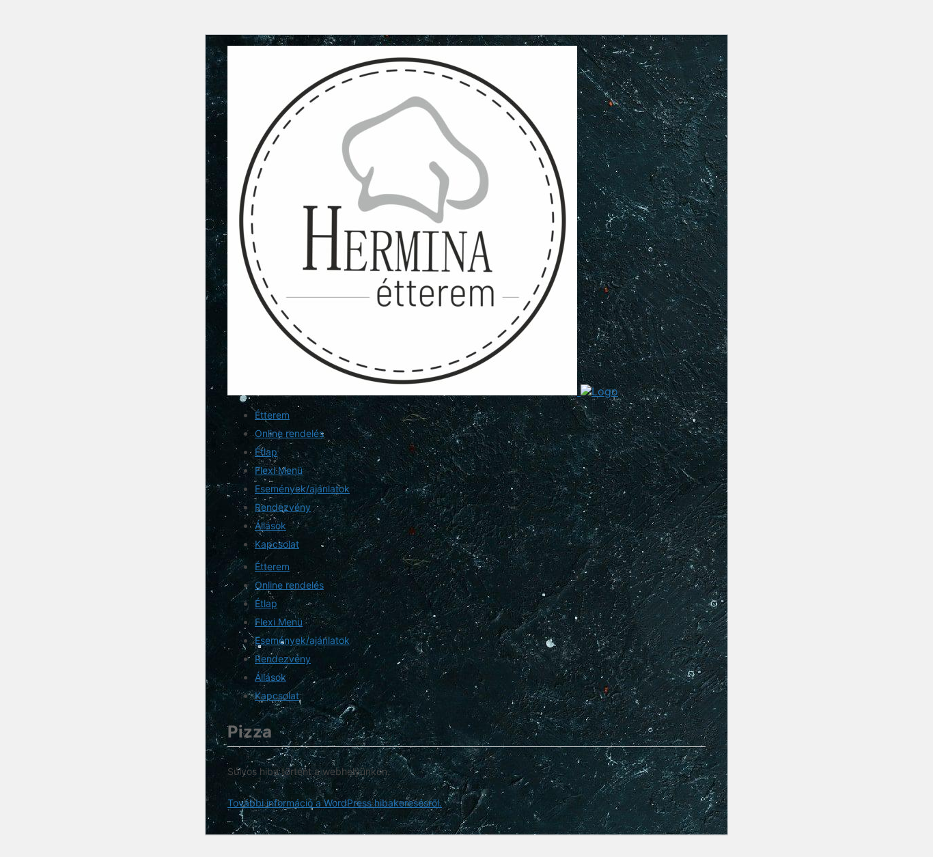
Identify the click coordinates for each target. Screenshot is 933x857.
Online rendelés (289, 433)
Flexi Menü (279, 470)
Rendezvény (283, 507)
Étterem (272, 415)
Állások (270, 525)
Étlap (266, 452)
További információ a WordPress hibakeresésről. (334, 803)
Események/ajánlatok (302, 488)
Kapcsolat (277, 544)
